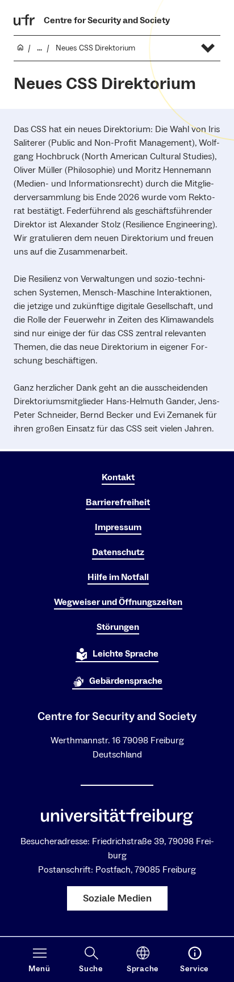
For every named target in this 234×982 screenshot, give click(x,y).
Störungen (118, 627)
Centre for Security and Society (107, 20)
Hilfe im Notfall (118, 577)
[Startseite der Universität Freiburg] (24, 20)
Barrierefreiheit (118, 502)
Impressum (118, 527)
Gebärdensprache (125, 681)
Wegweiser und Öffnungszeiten (118, 602)
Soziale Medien (117, 898)
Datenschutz (118, 552)
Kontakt (118, 477)
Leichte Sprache (125, 653)
